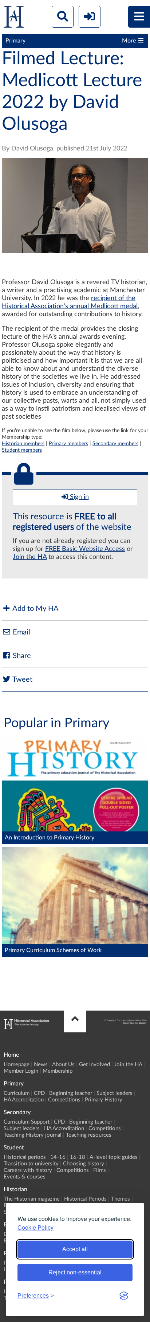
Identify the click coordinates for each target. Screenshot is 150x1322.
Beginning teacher (70, 1093)
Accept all (75, 1249)
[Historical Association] (14, 18)
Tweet (21, 679)
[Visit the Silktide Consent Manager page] (124, 1296)
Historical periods (25, 1157)
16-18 (77, 1157)
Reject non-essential (75, 1272)
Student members (22, 450)
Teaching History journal (33, 1135)
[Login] (89, 17)
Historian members (23, 443)
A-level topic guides (114, 1157)
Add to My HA (35, 608)
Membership (57, 1071)
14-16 (58, 1157)
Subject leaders (114, 1093)
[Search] (63, 17)
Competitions (64, 1100)
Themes (120, 1199)
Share (21, 656)
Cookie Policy (35, 1227)
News (41, 1064)
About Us (63, 1064)
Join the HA (30, 557)
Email (20, 632)
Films (99, 1170)
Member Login (21, 1071)
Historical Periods (85, 1199)
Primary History (103, 1100)
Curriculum (16, 1093)
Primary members (68, 443)
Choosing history (83, 1163)
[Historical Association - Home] (26, 1027)
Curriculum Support (27, 1122)
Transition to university (31, 1163)
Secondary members (115, 443)
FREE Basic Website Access (85, 549)
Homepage (16, 1064)
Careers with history (28, 1170)
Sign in (78, 497)
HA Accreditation (24, 1100)
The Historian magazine (32, 1199)
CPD (39, 1093)
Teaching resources (88, 1135)
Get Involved (94, 1064)
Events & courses (25, 1177)
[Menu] (139, 17)
